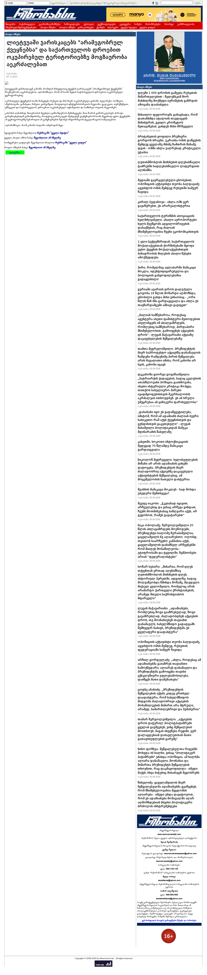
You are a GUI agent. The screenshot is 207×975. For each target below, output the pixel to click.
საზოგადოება (72, 24)
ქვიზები (100, 27)
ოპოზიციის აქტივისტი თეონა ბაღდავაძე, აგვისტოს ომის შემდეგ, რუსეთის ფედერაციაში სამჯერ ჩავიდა (169, 645)
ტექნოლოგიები (107, 24)
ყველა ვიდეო (147, 27)
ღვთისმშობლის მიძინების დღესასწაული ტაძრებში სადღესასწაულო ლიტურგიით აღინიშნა (169, 166)
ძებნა (198, 3)
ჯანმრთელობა (185, 24)
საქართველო (27, 24)
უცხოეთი (89, 24)
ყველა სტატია (129, 27)
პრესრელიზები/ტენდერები (20, 27)
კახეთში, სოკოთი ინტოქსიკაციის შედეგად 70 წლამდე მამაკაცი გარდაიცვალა (163, 445)
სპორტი (169, 24)
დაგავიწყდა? (96, 3)
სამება (138, 24)
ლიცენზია (15, 152)
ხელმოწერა (130, 3)
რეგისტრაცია (113, 3)
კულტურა (125, 24)
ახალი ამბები (48, 27)
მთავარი (10, 24)
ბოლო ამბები (67, 27)
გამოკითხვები (86, 27)
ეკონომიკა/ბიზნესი (49, 24)
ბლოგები (113, 27)
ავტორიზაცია (58, 3)
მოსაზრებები (153, 24)
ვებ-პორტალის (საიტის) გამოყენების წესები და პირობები (169, 920)
